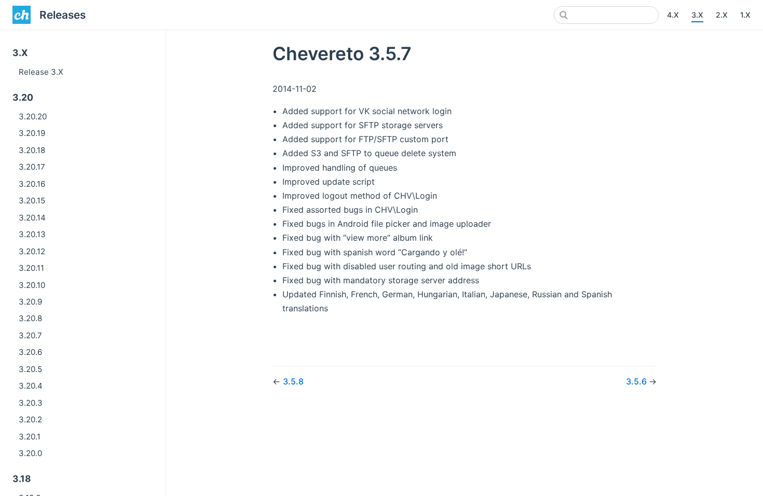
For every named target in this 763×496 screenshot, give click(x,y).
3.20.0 (30, 453)
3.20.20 (33, 116)
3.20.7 (30, 335)
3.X (697, 14)
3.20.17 (32, 167)
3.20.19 (32, 133)
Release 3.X (41, 72)
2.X (722, 14)
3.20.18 (32, 150)
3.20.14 (32, 218)
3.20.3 (31, 403)
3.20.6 (30, 352)
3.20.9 (30, 302)
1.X (745, 14)
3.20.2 (30, 419)
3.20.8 (30, 318)
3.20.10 (32, 285)
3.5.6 (637, 381)
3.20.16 (32, 184)
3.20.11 (31, 268)
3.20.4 (31, 386)
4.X (673, 14)
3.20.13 (32, 234)
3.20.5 (30, 369)
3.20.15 (32, 200)
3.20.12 (32, 251)
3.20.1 (29, 437)
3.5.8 (293, 381)
